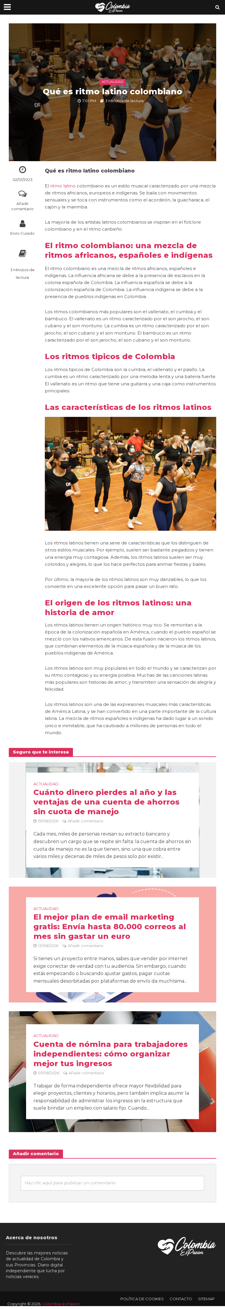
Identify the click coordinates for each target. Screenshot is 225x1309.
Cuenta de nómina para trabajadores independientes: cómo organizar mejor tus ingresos (110, 1053)
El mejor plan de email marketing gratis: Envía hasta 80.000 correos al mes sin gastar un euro (109, 926)
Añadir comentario (22, 206)
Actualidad (112, 82)
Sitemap (206, 1298)
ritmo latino (63, 186)
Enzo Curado (22, 233)
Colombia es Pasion (61, 1303)
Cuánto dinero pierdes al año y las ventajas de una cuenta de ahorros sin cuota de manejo (106, 802)
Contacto (181, 1298)
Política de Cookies (142, 1298)
